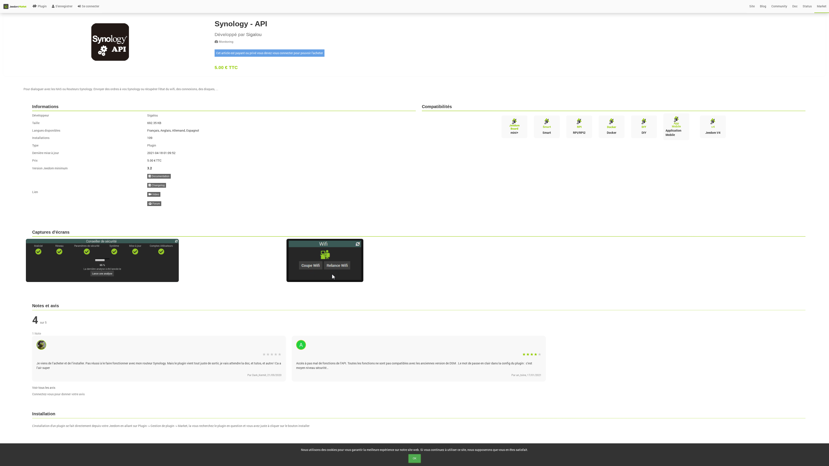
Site (752, 6)
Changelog (158, 185)
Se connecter (90, 6)
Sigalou (254, 34)
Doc (794, 6)
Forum (156, 203)
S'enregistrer (64, 6)
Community (779, 6)
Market (821, 6)
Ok (414, 458)
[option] (154, 260)
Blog (763, 6)
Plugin (42, 6)
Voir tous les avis (43, 388)
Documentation (160, 176)
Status (807, 6)
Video (155, 194)
